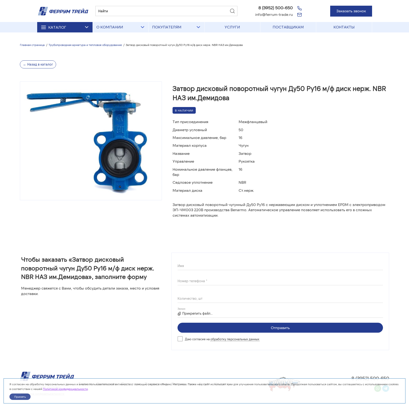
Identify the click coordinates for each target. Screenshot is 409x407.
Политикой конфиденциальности (65, 388)
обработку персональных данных (234, 339)
